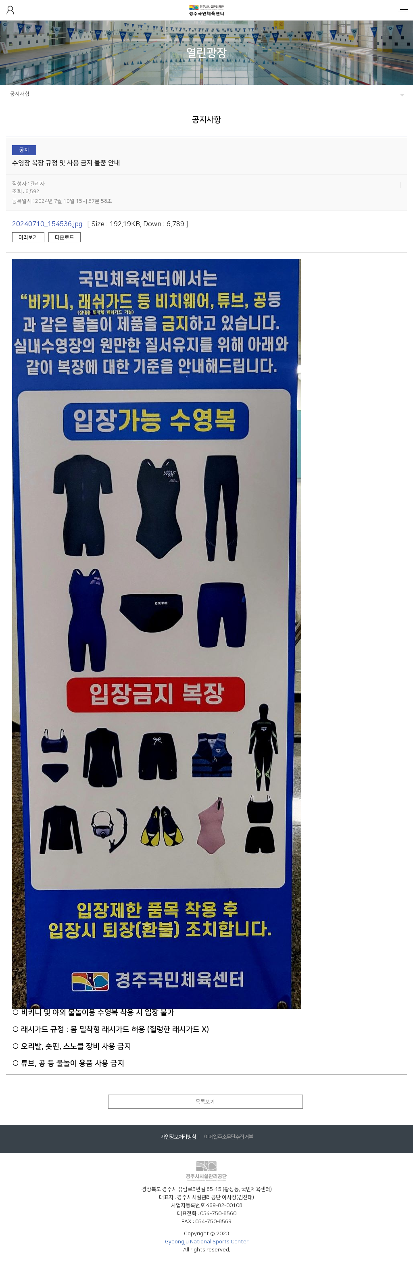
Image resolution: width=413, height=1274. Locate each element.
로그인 (10, 10)
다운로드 (64, 237)
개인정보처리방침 (178, 1137)
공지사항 (19, 94)
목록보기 (205, 1102)
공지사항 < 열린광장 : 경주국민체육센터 (206, 10)
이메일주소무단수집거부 (228, 1137)
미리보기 (28, 237)
